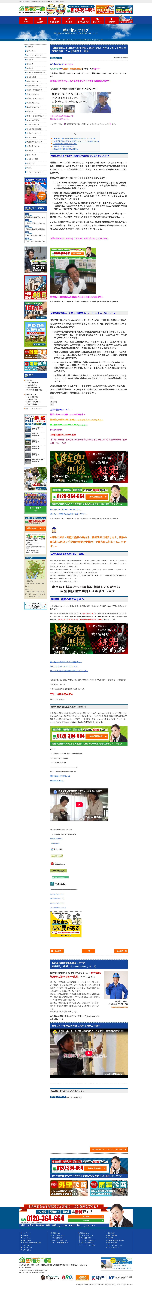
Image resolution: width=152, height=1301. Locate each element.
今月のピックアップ (34, 133)
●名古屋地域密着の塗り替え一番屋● (65, 144)
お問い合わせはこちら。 (61, 409)
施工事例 (69, 22)
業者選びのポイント (34, 107)
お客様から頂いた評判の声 (116, 1240)
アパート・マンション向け (33, 408)
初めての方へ (27, 1240)
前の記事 (120, 951)
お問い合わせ (27, 1250)
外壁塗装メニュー (56, 1233)
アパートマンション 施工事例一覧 (37, 428)
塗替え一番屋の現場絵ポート (37, 116)
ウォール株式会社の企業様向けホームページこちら (69, 671)
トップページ (27, 1233)
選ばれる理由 (54, 22)
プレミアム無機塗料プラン (34, 390)
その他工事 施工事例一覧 (35, 434)
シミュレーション (113, 1247)
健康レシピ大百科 (33, 120)
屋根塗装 (30, 64)
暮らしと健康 (31, 77)
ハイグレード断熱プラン (33, 387)
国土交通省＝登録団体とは (60, 776)
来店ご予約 (86, 1217)
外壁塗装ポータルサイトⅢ (56, 903)
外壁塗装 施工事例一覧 (35, 441)
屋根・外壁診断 (112, 1235)
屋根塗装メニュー (84, 1233)
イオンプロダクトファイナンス (58, 907)
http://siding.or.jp (55, 843)
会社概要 (25, 1235)
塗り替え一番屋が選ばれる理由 (32, 1243)
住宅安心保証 (56, 429)
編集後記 (30, 111)
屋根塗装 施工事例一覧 (35, 454)
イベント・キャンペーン (35, 172)
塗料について (31, 155)
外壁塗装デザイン (33, 146)
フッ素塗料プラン (31, 399)
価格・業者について (34, 81)
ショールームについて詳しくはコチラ (108, 1149)
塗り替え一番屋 (32, 159)
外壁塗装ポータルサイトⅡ (56, 898)
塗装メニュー (97, 22)
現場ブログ (31, 163)
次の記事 (58, 951)
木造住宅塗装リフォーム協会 (63, 434)
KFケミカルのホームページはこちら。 (64, 666)
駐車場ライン (31, 51)
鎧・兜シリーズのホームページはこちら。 (68, 425)
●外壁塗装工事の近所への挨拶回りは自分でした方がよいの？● (74, 138)
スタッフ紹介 (27, 1245)
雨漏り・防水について (34, 90)
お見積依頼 (86, 1220)
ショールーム (27, 1238)
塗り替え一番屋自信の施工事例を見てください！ (68, 514)
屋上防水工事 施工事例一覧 (35, 447)
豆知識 (29, 168)
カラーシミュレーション (115, 1245)
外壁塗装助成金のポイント (36, 72)
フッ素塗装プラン (31, 385)
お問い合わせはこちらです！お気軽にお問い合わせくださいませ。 (79, 238)
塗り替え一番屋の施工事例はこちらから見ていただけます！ (76, 297)
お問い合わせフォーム (35, 528)
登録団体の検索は (56, 780)
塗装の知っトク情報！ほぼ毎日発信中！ (68, 414)
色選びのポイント (33, 94)
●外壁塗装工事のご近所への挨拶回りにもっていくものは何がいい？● (76, 141)
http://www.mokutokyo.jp (56, 838)
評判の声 (112, 22)
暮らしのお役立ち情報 (34, 129)
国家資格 (30, 150)
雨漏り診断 (111, 1233)
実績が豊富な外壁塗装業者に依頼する (65, 149)
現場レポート (31, 137)
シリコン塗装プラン (32, 383)
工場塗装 (30, 59)
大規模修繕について (34, 85)
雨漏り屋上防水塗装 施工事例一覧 (37, 460)
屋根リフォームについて (35, 98)
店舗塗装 (30, 46)
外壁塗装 (30, 68)
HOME (26, 22)
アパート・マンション (34, 55)
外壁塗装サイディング (34, 142)
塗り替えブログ (83, 22)
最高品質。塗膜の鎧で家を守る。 (64, 146)
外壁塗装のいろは (56, 58)
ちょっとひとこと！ (34, 124)
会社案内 (40, 22)
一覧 (88, 951)
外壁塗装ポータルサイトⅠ (56, 894)
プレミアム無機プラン (33, 404)
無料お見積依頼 (94, 1168)
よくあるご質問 (27, 1247)
